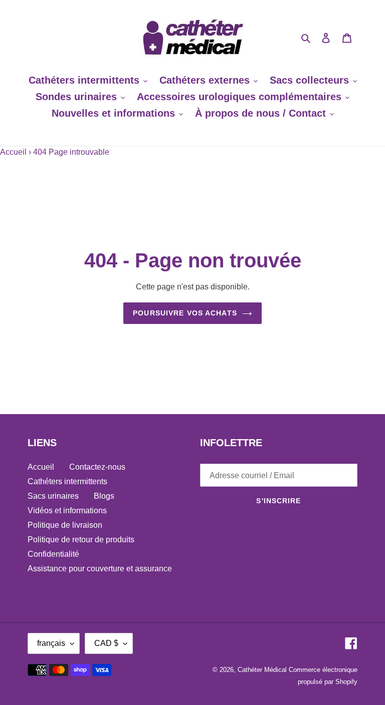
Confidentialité (53, 554)
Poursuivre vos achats (185, 313)
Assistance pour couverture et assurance (100, 568)
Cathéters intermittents (67, 481)
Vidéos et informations (67, 510)
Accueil (13, 152)
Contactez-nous (97, 467)
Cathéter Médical (262, 669)
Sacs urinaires (53, 496)
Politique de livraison (65, 525)
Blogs (104, 496)
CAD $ (106, 643)
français (51, 643)
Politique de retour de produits (81, 539)
